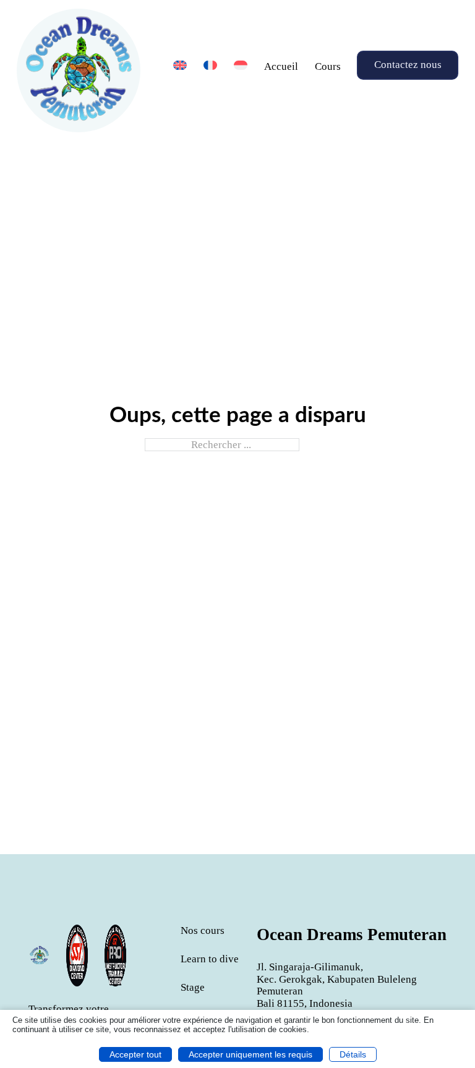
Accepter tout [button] (135, 1054)
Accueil (281, 66)
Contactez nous (408, 65)
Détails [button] (353, 1054)
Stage (193, 987)
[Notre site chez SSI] (115, 955)
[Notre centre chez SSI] (77, 955)
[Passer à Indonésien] (240, 65)
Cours (328, 66)
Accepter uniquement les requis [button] (250, 1054)
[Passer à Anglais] (180, 65)
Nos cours (203, 930)
